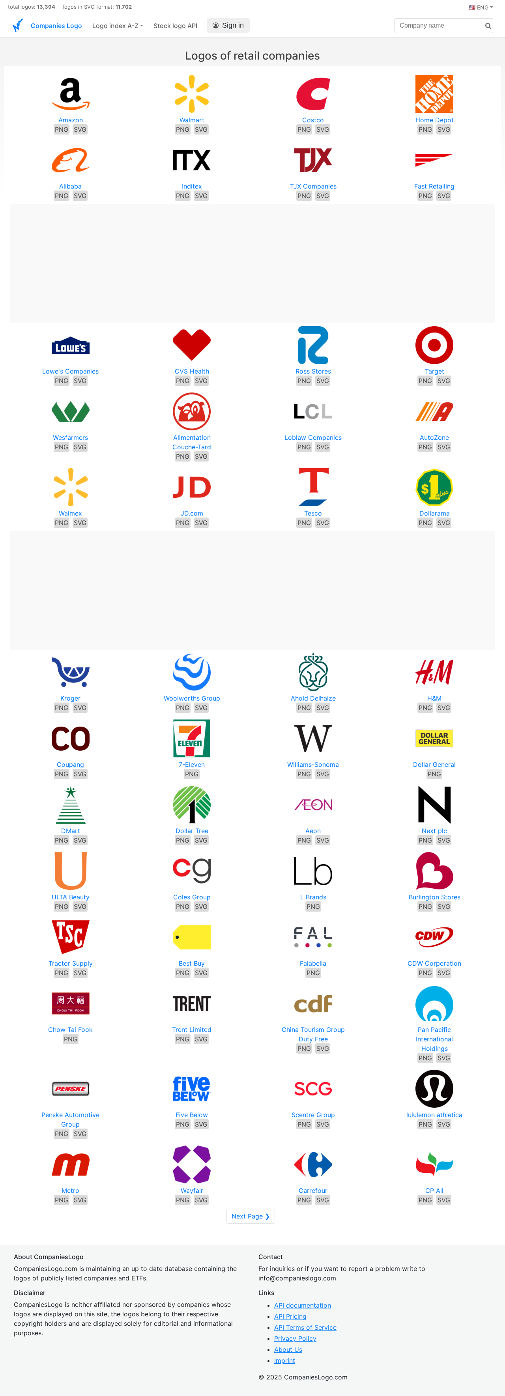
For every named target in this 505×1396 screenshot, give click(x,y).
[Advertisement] (252, 259)
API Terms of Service (305, 1327)
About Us (288, 1349)
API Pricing (290, 1316)
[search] (485, 26)
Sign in (233, 25)
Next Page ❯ (251, 1216)
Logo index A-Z (115, 26)
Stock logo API (175, 26)
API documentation (302, 1305)
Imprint (284, 1360)
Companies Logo (56, 26)
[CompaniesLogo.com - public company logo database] (18, 26)
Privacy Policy (295, 1338)
